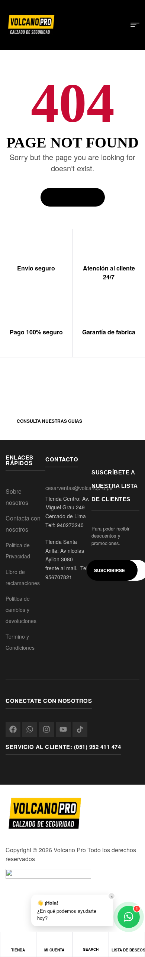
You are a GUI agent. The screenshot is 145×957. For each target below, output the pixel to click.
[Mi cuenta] (54, 942)
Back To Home (69, 197)
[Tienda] (18, 942)
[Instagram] (46, 729)
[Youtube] (63, 729)
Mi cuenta (54, 950)
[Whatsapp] (29, 729)
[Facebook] (13, 729)
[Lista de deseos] (126, 942)
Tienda (18, 950)
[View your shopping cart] (120, 25)
